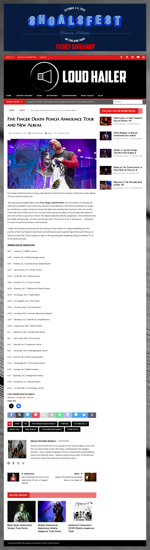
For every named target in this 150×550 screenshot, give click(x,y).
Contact (43, 57)
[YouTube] (138, 57)
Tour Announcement (51, 429)
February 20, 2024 (122, 156)
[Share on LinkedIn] (28, 415)
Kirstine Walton (37, 133)
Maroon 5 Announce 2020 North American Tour (81, 528)
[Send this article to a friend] (44, 415)
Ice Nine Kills (80, 423)
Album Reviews (69, 95)
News (39, 95)
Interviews (52, 95)
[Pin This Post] (36, 415)
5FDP (17, 423)
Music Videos (87, 95)
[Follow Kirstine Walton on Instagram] (17, 463)
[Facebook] (121, 57)
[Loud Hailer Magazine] (75, 91)
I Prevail (64, 423)
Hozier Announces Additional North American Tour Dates (49, 528)
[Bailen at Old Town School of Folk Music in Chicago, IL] (105, 170)
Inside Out (15, 429)
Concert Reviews (24, 95)
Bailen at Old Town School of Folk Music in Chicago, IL (128, 168)
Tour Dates (72, 429)
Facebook (20, 397)
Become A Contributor (27, 57)
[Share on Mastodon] (68, 415)
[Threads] (143, 57)
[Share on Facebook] (11, 415)
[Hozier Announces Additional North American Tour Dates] (52, 511)
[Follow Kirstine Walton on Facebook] (12, 463)
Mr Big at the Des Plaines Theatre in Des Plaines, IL (125, 151)
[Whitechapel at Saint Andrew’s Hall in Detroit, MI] (105, 121)
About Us (9, 57)
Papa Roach (30, 429)
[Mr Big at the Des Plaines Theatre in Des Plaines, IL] (105, 153)
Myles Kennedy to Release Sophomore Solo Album (126, 134)
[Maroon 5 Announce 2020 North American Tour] (82, 511)
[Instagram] (132, 57)
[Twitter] (126, 57)
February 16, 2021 (122, 138)
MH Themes (54, 543)
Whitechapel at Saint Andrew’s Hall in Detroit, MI (128, 119)
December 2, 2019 (19, 133)
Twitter (30, 397)
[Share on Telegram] (76, 415)
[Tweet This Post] (20, 415)
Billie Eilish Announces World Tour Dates (19, 527)
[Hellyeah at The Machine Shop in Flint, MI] (105, 185)
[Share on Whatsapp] (60, 415)
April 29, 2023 (120, 124)
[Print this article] (52, 415)
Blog (100, 95)
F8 (26, 423)
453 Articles (64, 441)
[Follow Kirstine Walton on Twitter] (22, 463)
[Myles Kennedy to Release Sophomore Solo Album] (105, 136)
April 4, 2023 (120, 173)
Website (11, 397)
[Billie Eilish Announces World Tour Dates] (21, 511)
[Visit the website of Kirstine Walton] (8, 463)
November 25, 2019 (122, 188)
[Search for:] (128, 102)
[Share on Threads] (92, 415)
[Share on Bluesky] (84, 415)
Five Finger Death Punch (43, 423)
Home (8, 95)
